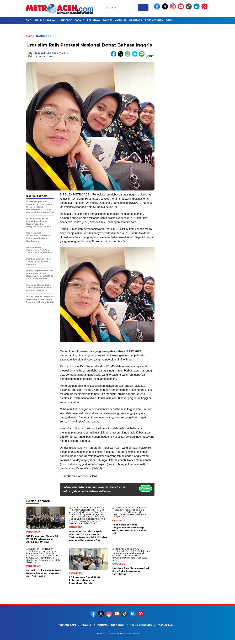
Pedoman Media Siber (110, 625)
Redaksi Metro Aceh (46, 53)
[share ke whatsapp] (128, 56)
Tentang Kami (67, 625)
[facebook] (157, 8)
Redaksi (87, 625)
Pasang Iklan (166, 625)
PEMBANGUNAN (154, 20)
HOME (27, 20)
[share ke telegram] (135, 56)
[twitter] (165, 8)
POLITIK (107, 20)
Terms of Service (141, 625)
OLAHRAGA (135, 20)
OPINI (169, 20)
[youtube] (181, 8)
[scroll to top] (225, 634)
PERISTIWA (93, 20)
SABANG (79, 20)
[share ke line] (142, 56)
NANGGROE (65, 20)
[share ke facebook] (114, 56)
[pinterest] (205, 8)
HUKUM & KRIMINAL (45, 20)
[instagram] (173, 8)
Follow (145, 488)
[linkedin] (197, 8)
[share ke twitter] (121, 56)
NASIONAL (120, 20)
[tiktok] (189, 8)
